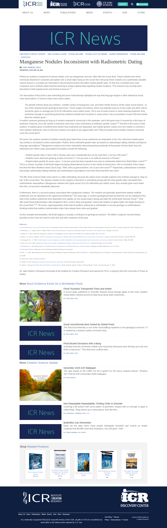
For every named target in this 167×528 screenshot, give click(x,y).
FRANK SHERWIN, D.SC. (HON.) (76, 432)
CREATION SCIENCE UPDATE (32, 54)
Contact (125, 520)
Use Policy (108, 517)
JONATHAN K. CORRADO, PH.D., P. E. (78, 413)
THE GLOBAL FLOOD (56, 54)
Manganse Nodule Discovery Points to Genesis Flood (44, 265)
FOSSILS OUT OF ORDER (96, 54)
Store (141, 12)
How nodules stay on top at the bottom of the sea (36, 227)
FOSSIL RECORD (75, 54)
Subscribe (143, 4)
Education (66, 514)
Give (124, 12)
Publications (68, 12)
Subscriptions (116, 520)
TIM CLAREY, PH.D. (72, 298)
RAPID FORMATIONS (118, 54)
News (46, 12)
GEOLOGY (26, 57)
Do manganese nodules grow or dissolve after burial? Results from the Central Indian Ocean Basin (74, 237)
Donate (122, 4)
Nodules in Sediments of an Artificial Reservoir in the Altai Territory (70, 246)
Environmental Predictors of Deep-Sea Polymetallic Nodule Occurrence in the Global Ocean (78, 230)
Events (107, 12)
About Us (27, 12)
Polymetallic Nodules (27, 249)
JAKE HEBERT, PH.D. (32, 67)
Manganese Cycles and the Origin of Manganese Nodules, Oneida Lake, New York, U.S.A (63, 243)
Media (89, 12)
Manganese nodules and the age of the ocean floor (47, 262)
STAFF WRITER (71, 377)
